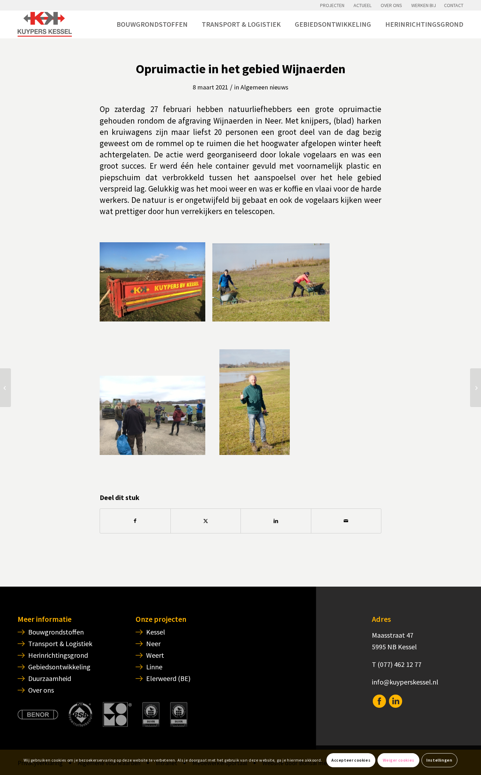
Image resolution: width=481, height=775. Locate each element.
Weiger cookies (398, 760)
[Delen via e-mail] (346, 521)
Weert (155, 655)
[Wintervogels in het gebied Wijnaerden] (5, 387)
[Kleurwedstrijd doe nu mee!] (475, 387)
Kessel (155, 631)
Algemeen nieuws (264, 87)
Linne (154, 666)
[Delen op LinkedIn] (276, 521)
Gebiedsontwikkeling (59, 666)
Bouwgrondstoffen (56, 631)
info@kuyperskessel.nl (405, 681)
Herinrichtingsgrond (58, 655)
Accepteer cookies (350, 760)
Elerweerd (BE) (168, 678)
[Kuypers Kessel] (45, 24)
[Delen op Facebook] (135, 521)
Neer (153, 643)
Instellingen (439, 760)
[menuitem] (332, 5)
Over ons (41, 690)
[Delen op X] (206, 521)
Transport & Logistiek (60, 643)
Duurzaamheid (49, 678)
